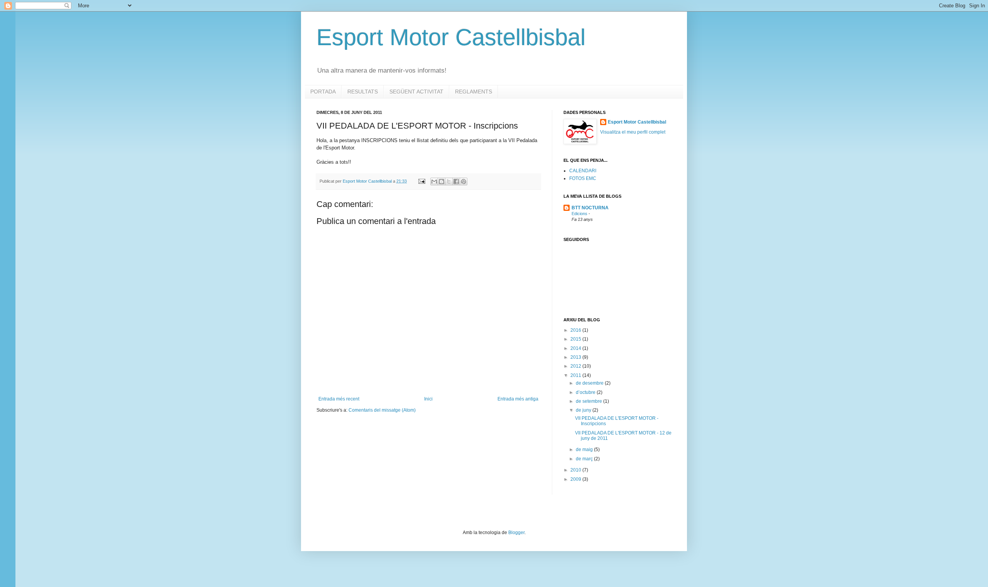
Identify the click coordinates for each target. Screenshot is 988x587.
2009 (576, 479)
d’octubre (586, 392)
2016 (576, 330)
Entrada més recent (338, 399)
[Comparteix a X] (449, 181)
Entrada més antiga (517, 399)
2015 (576, 339)
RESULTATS (362, 91)
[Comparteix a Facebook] (456, 181)
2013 (576, 357)
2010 (576, 470)
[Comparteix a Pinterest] (463, 181)
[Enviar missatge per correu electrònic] (421, 181)
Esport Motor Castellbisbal (450, 37)
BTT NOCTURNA (590, 207)
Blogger (516, 532)
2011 (576, 375)
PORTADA (323, 91)
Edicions (580, 213)
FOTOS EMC (582, 178)
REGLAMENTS (473, 91)
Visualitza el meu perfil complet (632, 132)
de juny (584, 410)
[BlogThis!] (441, 181)
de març (585, 458)
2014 (576, 348)
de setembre (589, 401)
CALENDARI (582, 170)
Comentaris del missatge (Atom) (382, 410)
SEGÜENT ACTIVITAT (416, 91)
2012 (576, 366)
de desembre (590, 383)
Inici (428, 399)
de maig (585, 449)
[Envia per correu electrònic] (434, 181)
